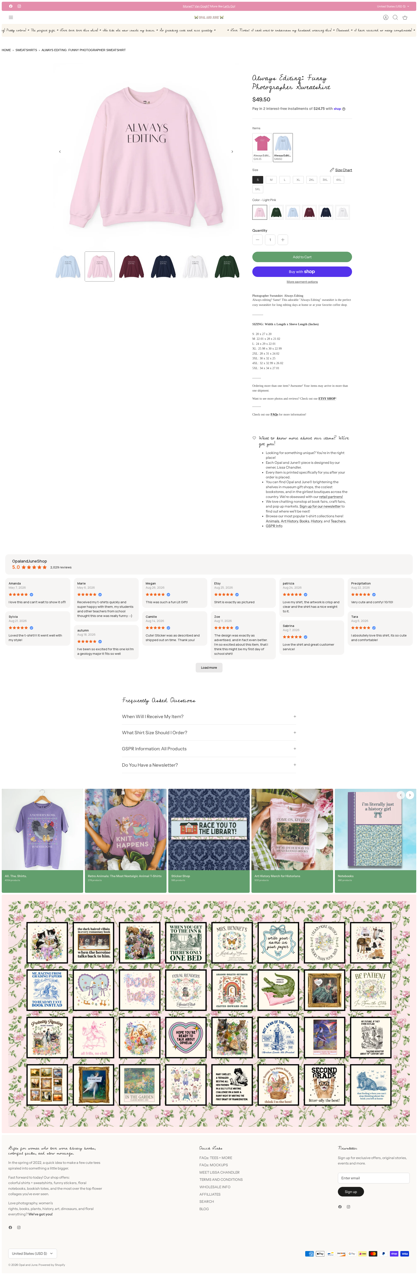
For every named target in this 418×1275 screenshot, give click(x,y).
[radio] (262, 147)
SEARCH (206, 1201)
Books (304, 521)
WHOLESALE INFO (215, 1187)
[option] (146, 156)
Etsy (217, 583)
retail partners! (331, 496)
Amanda (15, 583)
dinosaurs (69, 1208)
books (24, 1208)
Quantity (259, 230)
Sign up (351, 1192)
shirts (25, 1183)
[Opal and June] (209, 17)
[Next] (274, 6)
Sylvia (13, 616)
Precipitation (361, 583)
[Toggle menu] (13, 17)
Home (6, 50)
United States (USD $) (391, 6)
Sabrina (288, 626)
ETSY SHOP (327, 398)
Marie (81, 583)
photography (26, 1203)
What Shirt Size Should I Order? (154, 732)
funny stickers (65, 1183)
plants (36, 1208)
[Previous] (144, 6)
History (316, 521)
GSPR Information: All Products (154, 748)
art (57, 1208)
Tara (354, 616)
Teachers (338, 521)
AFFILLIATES (210, 1194)
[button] (209, 667)
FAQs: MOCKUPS (213, 1165)
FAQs (274, 414)
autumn (83, 630)
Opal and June (28, 1265)
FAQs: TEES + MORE (215, 1158)
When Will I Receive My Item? (153, 716)
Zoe (217, 616)
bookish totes (38, 1188)
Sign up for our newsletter (320, 506)
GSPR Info (274, 526)
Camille (151, 616)
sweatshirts (43, 1183)
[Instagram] (19, 6)
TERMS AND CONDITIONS (221, 1179)
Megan (151, 583)
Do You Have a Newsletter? (150, 765)
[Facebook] (11, 6)
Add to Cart (302, 257)
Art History (289, 521)
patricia (288, 583)
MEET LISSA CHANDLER (219, 1172)
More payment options (302, 282)
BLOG (204, 1209)
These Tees (229, 6)
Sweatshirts (26, 50)
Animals (272, 521)
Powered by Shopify (52, 1265)
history (47, 1208)
